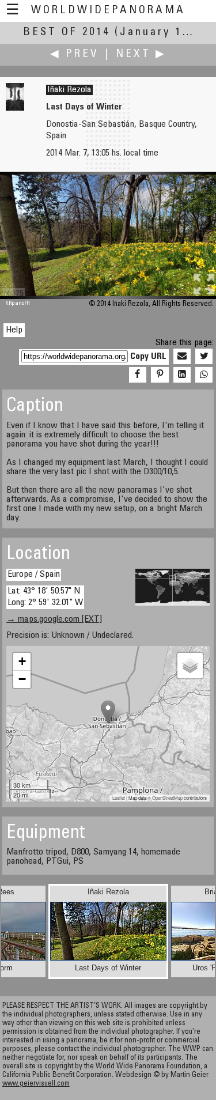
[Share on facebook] (137, 375)
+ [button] (22, 661)
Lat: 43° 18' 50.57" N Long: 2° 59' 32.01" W (45, 597)
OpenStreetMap (167, 798)
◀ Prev (74, 54)
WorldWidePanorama (108, 10)
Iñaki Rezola (69, 89)
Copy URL (148, 356)
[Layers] (190, 665)
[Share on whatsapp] (204, 375)
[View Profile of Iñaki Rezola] (15, 108)
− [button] (22, 679)
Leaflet (118, 798)
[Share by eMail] (182, 356)
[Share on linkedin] (182, 375)
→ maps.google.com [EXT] (54, 619)
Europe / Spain (33, 574)
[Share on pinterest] (159, 375)
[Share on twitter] (204, 356)
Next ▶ (141, 54)
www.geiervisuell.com (36, 1084)
